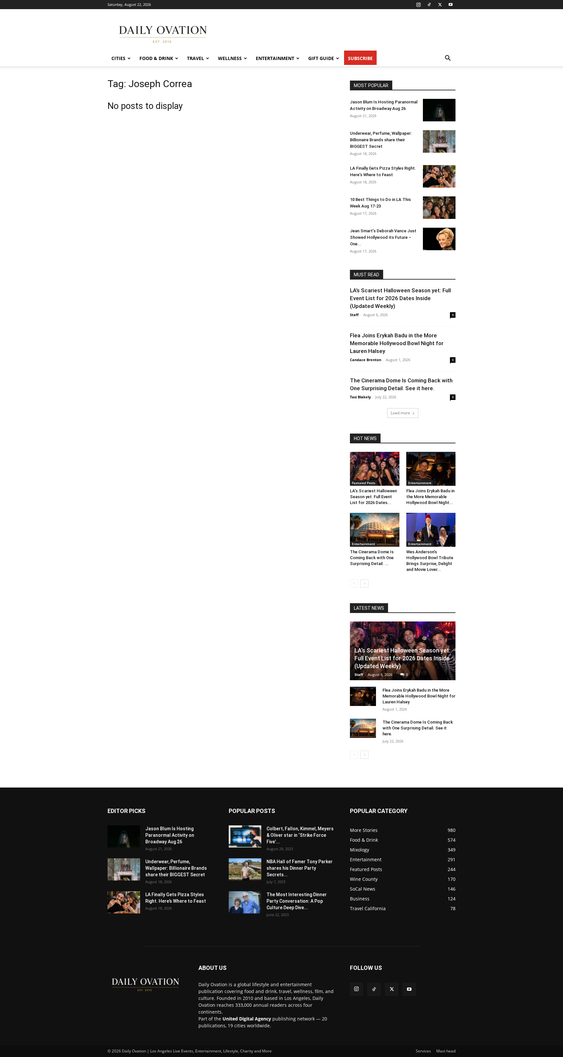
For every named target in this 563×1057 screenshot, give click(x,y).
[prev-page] (354, 583)
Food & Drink (156, 58)
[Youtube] (450, 4)
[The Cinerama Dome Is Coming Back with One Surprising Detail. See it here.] (374, 530)
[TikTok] (429, 4)
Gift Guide (321, 58)
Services (423, 1051)
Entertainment (275, 58)
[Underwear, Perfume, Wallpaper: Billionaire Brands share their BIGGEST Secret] (439, 141)
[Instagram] (418, 4)
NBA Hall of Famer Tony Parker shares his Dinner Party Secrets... (300, 868)
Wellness (230, 58)
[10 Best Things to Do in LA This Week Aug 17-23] (439, 207)
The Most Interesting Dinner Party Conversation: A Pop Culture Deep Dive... (297, 901)
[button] (447, 59)
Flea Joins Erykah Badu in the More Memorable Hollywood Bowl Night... (430, 496)
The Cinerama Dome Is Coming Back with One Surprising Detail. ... (372, 557)
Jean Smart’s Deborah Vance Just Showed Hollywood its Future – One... (383, 237)
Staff (354, 314)
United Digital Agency (247, 1019)
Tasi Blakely (360, 396)
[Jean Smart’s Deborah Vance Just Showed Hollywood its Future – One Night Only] (439, 239)
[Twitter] (440, 4)
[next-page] (364, 583)
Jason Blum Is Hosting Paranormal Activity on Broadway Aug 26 (169, 835)
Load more (400, 413)
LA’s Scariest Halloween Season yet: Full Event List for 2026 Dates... (373, 496)
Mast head (445, 1051)
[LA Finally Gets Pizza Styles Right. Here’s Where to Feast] (439, 176)
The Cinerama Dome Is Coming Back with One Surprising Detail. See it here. (418, 728)
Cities (118, 58)
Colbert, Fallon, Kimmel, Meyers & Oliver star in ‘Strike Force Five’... (300, 835)
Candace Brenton (365, 359)
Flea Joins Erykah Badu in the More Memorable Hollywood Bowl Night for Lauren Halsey (396, 343)
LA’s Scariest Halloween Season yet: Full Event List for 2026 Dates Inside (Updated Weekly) (400, 298)
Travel (195, 58)
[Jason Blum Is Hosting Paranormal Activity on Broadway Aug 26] (439, 110)
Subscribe (360, 58)
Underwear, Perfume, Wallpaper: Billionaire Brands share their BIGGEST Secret (381, 140)
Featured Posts (363, 483)
